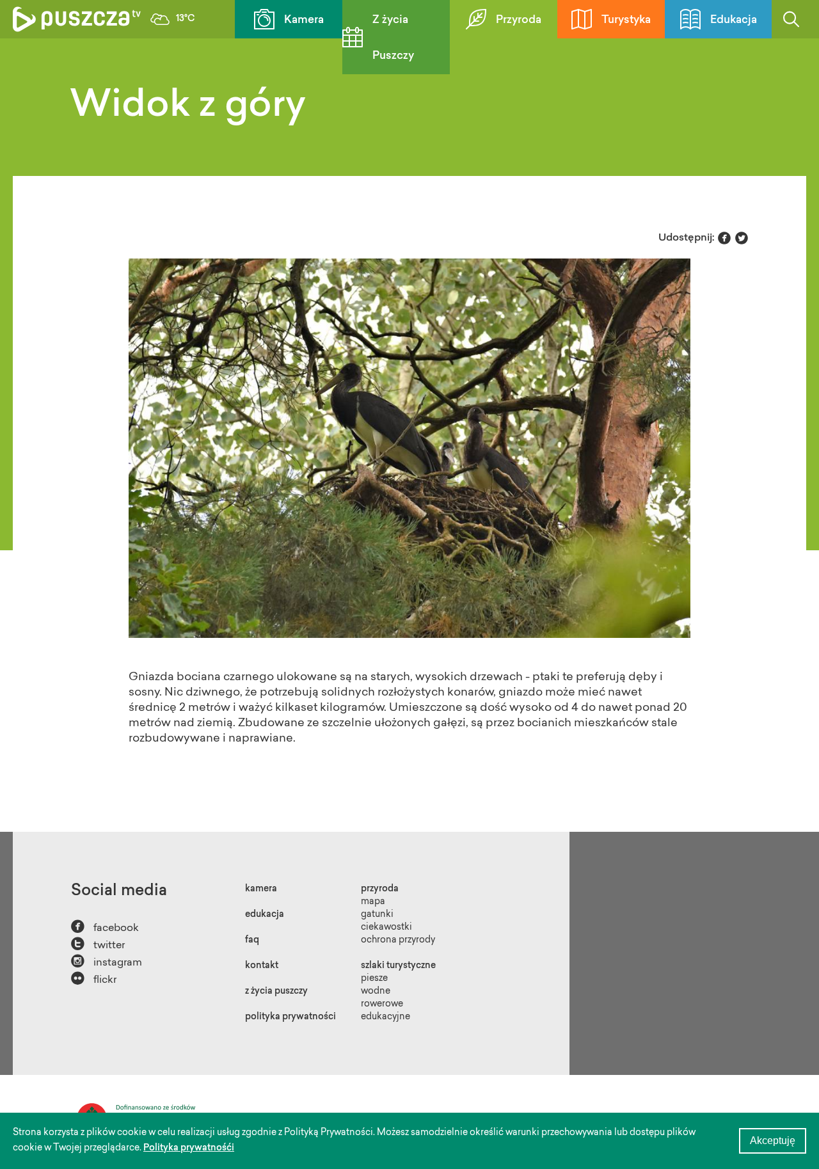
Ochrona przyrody (398, 940)
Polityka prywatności (290, 1017)
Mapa (373, 902)
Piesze (374, 978)
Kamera (304, 20)
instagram (106, 961)
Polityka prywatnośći (188, 1148)
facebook (105, 927)
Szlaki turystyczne (398, 966)
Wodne (375, 991)
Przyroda (518, 20)
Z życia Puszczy (393, 38)
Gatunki (377, 915)
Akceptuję (772, 1140)
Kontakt (261, 966)
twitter (98, 944)
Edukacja (733, 20)
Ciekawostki (386, 927)
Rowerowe (382, 1004)
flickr (93, 979)
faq (252, 940)
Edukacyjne (385, 1017)
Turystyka (626, 20)
